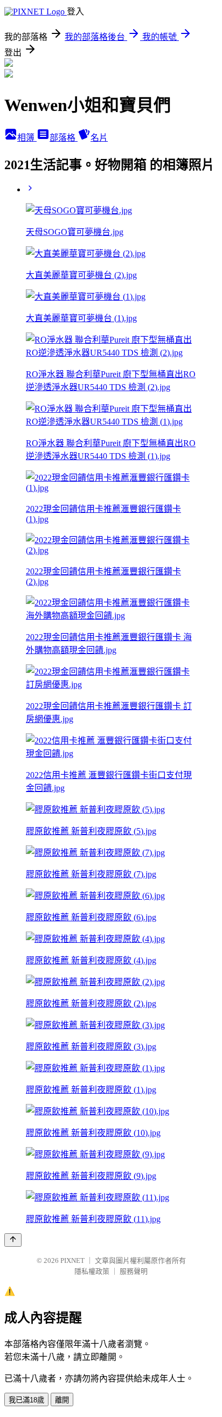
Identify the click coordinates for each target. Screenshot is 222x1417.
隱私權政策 (91, 1271)
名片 (99, 137)
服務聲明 (134, 1271)
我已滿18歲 (26, 1400)
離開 (62, 1400)
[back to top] (13, 1240)
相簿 (27, 137)
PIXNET (72, 1260)
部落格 (64, 137)
